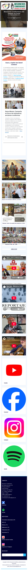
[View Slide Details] (14, 170)
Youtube (5, 382)
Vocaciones (4, 532)
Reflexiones (4, 527)
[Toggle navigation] (14, 18)
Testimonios (4, 529)
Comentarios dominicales (7, 519)
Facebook (6, 412)
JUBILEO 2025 (14, 249)
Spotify (5, 468)
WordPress (16, 562)
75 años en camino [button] (4, 170)
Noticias (3, 524)
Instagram (6, 439)
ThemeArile (14, 563)
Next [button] (24, 170)
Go (24, 554)
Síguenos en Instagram (7, 546)
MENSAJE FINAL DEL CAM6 (11, 244)
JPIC (3, 522)
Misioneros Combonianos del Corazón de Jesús (14, 12)
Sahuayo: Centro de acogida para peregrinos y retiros (13, 223)
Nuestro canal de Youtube (7, 539)
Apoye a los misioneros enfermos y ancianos (11, 199)
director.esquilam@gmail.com (15, 566)
